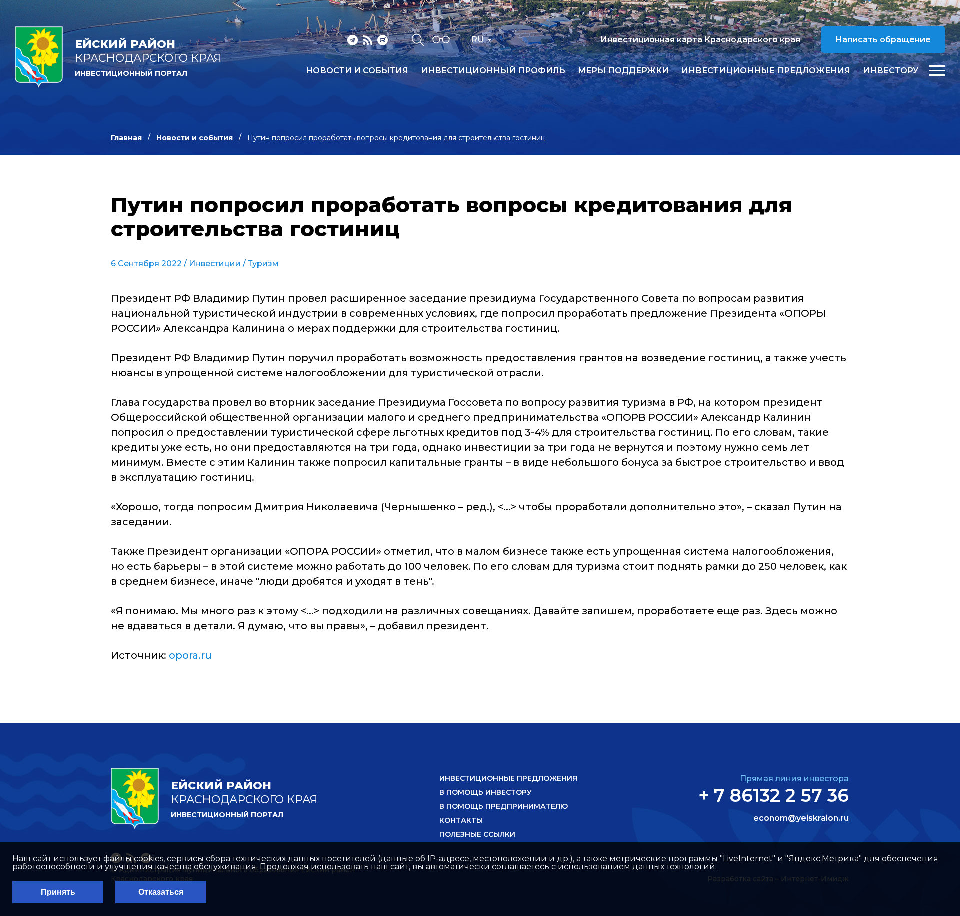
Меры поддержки (623, 71)
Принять (58, 892)
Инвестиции (215, 263)
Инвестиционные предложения (766, 71)
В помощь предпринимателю (504, 806)
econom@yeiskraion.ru (801, 818)
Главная (126, 138)
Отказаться (161, 892)
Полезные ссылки (478, 834)
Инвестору (890, 71)
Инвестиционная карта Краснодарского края (700, 39)
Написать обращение (883, 39)
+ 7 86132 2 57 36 (773, 795)
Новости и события (357, 71)
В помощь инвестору (486, 792)
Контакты (461, 820)
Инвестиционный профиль (493, 71)
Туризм (263, 263)
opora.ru (190, 656)
